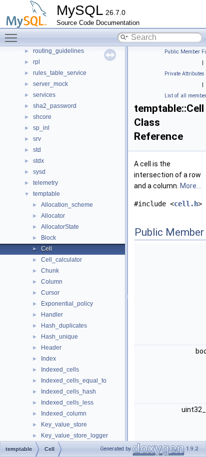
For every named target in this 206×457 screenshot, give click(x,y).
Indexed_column (63, 413)
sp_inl (41, 127)
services (44, 94)
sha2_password (54, 105)
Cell (46, 248)
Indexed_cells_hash (68, 391)
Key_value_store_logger (74, 435)
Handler (52, 314)
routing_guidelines (58, 50)
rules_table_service (59, 72)
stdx (38, 160)
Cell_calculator (61, 259)
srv (37, 138)
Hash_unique (59, 336)
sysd (39, 171)
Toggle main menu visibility (13, 37)
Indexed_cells (60, 369)
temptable (46, 193)
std (37, 149)
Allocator (53, 215)
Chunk (50, 270)
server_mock (50, 83)
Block (48, 237)
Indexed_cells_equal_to (73, 380)
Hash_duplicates (64, 325)
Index (48, 358)
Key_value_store (64, 424)
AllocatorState (60, 226)
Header (51, 347)
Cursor (50, 292)
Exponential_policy (67, 303)
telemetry (45, 182)
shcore (42, 116)
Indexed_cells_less (67, 402)
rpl (36, 61)
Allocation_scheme (67, 204)
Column (51, 281)
